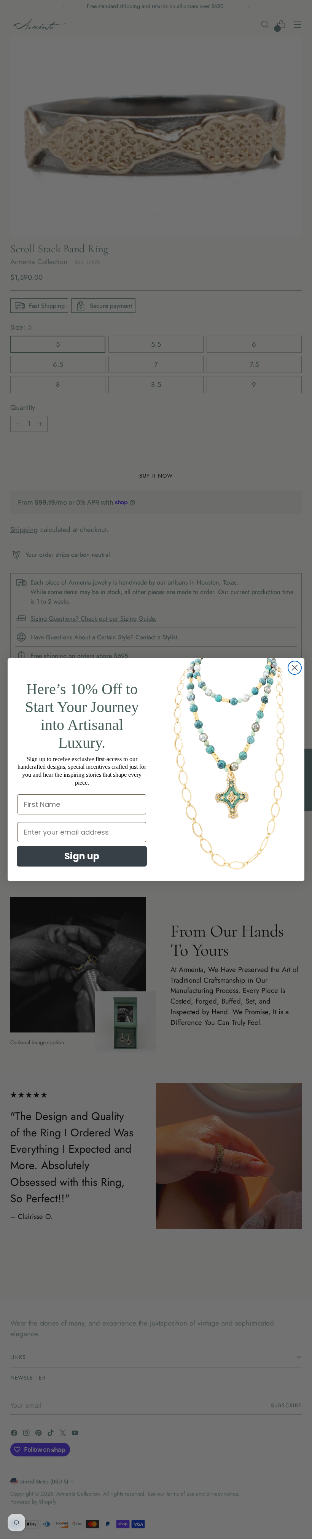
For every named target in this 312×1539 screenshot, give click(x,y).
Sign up (81, 856)
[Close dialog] (294, 667)
